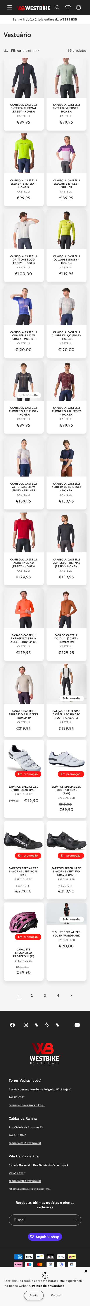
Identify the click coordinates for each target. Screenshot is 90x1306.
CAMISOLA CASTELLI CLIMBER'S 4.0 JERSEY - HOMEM (66, 411)
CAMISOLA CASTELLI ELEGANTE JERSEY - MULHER (66, 184)
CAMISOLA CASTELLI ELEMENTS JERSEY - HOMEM (23, 184)
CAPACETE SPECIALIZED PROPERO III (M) (23, 953)
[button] (9, 7)
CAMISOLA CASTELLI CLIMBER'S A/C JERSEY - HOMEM (66, 335)
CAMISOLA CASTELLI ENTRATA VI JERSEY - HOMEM (66, 108)
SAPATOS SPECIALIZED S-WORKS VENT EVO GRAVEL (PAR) (66, 871)
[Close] (86, 1271)
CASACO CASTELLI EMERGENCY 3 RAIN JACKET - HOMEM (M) (24, 638)
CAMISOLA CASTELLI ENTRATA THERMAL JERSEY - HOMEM (23, 108)
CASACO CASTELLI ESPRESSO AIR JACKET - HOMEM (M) (23, 714)
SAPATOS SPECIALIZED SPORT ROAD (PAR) (23, 788)
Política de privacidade (48, 1286)
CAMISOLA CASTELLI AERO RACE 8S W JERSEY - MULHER (23, 487)
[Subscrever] (76, 1220)
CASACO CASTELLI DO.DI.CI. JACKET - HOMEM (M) (66, 638)
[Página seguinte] (71, 995)
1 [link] (19, 995)
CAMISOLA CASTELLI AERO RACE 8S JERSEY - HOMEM (66, 487)
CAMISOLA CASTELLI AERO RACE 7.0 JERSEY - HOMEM (23, 563)
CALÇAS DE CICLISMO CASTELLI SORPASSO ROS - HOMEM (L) (66, 714)
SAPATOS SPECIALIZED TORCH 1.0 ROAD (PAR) (66, 790)
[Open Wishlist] (68, 7)
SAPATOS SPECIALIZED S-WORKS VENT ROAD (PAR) (23, 871)
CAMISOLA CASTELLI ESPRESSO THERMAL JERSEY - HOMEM (66, 563)
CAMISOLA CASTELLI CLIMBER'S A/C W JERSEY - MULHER (23, 335)
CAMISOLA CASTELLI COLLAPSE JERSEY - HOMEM (66, 260)
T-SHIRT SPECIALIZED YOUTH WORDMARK (66, 933)
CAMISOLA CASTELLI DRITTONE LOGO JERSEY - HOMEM (23, 260)
